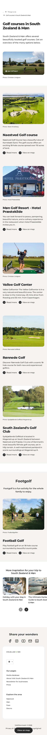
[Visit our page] (17, 641)
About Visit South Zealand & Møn (20, 678)
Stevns (9, 708)
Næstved (10, 699)
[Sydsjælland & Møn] (13, 652)
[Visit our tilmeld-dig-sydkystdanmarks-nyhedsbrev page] (30, 641)
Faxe (8, 705)
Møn (8, 702)
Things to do (12, 12)
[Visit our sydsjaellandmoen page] (10, 641)
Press (8, 685)
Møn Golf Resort (12, 71)
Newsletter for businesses (17, 682)
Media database (12, 675)
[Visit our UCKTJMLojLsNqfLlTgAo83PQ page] (23, 641)
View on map (23, 730)
